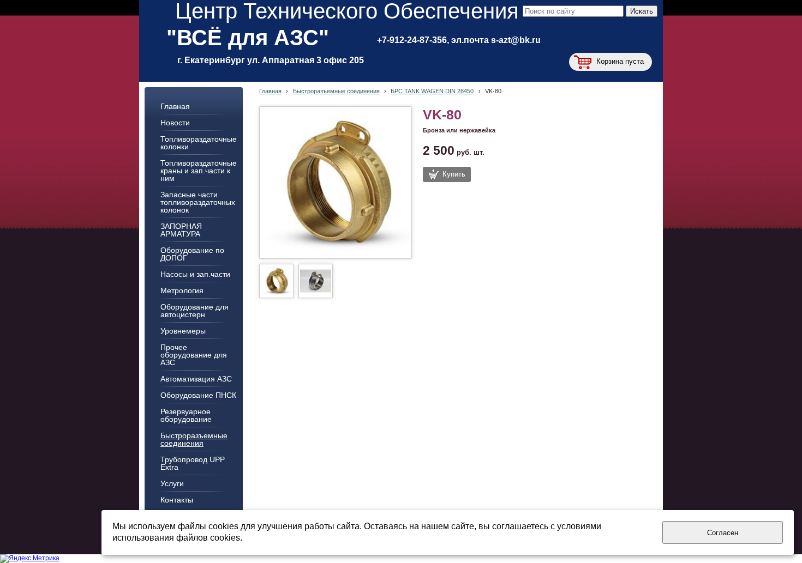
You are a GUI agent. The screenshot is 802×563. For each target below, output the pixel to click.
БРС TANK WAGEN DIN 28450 (432, 91)
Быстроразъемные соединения (336, 91)
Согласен (722, 533)
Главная (270, 91)
